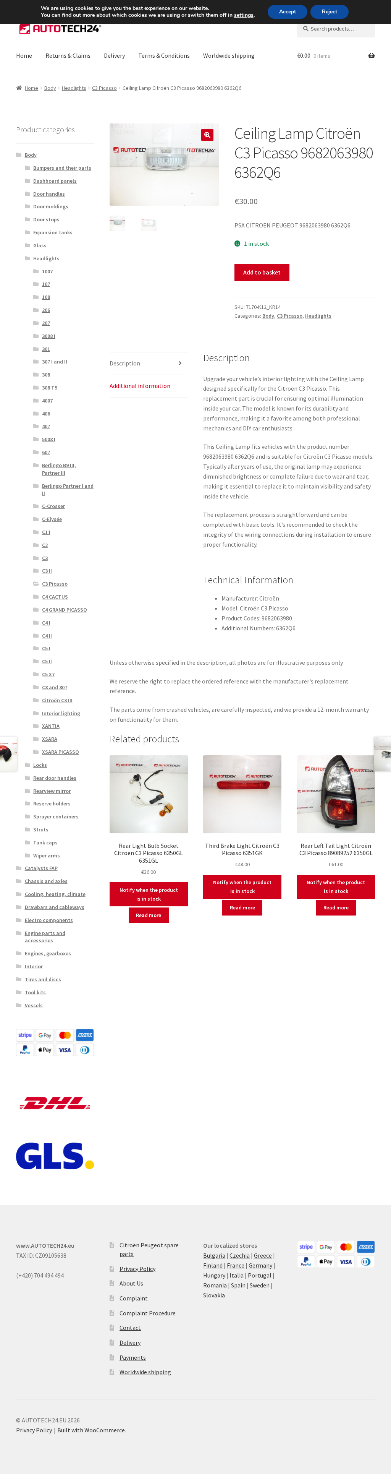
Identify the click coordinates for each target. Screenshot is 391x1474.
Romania (215, 1285)
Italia (236, 1275)
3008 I (48, 336)
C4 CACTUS (55, 596)
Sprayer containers (56, 816)
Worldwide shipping (229, 55)
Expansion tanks (53, 232)
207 (46, 323)
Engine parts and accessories (45, 937)
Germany (260, 1265)
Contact (130, 1327)
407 (46, 426)
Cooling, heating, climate (55, 894)
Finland (213, 1265)
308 (46, 374)
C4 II (47, 635)
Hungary (214, 1275)
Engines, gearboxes (48, 953)
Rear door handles (54, 777)
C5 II (47, 661)
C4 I (46, 622)
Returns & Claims (67, 55)
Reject (329, 11)
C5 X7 (48, 674)
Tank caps (45, 842)
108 (46, 297)
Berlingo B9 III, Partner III (59, 469)
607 (46, 452)
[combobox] (336, 28)
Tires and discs (43, 979)
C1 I (46, 532)
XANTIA (51, 725)
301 (46, 349)
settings (244, 15)
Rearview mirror (52, 790)
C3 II (47, 570)
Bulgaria (214, 1255)
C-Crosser (53, 506)
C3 (45, 558)
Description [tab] (125, 363)
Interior (34, 966)
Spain (238, 1285)
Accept (287, 11)
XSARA (49, 738)
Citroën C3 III (57, 700)
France (235, 1265)
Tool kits (35, 992)
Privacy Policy (137, 1269)
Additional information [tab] (140, 386)
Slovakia (214, 1295)
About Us (131, 1283)
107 (46, 284)
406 (46, 413)
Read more (148, 915)
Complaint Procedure (148, 1313)
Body (50, 87)
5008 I (48, 439)
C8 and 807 (54, 687)
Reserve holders (52, 803)
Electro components (49, 920)
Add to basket (262, 272)
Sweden (260, 1285)
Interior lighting (61, 713)
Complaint (134, 1298)
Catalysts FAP (41, 868)
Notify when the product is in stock (149, 894)
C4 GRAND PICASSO (64, 609)
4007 (47, 400)
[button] (207, 135)
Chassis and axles (46, 881)
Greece (263, 1255)
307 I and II (54, 361)
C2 (45, 545)
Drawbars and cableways (54, 907)
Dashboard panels (55, 180)
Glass (40, 245)
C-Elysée (52, 519)
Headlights (74, 87)
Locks (40, 764)
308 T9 (49, 387)
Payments (133, 1357)
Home (24, 55)
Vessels (34, 1005)
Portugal (259, 1275)
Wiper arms (46, 855)
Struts (40, 829)
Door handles (49, 193)
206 (46, 310)
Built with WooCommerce (91, 1430)
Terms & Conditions (164, 55)
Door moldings (50, 206)
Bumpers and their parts (62, 167)
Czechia (239, 1255)
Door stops (46, 219)
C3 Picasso (104, 87)
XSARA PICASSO (60, 751)
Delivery (114, 55)
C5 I (46, 648)
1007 (47, 271)
